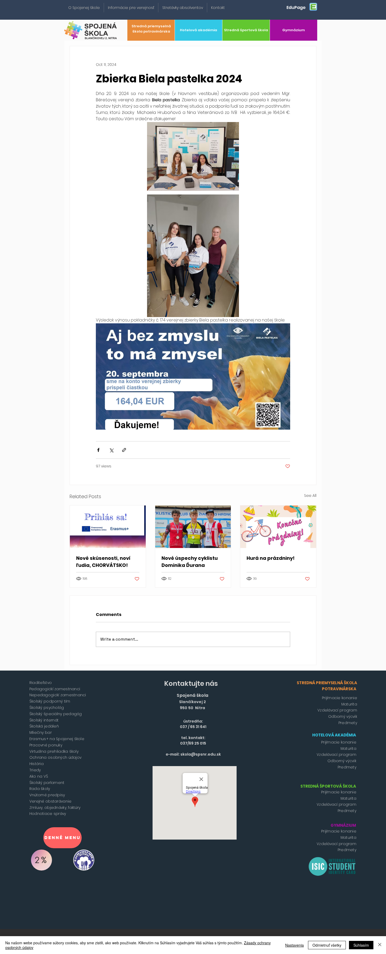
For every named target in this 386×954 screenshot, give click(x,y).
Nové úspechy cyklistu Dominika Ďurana (189, 561)
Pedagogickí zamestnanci (54, 689)
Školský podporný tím (49, 701)
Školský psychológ (46, 707)
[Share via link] (124, 449)
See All (310, 495)
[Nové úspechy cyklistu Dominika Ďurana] (193, 526)
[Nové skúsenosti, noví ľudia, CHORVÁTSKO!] (108, 526)
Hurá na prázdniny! (271, 558)
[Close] (380, 945)
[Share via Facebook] (98, 449)
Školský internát (44, 720)
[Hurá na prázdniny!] (278, 526)
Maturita (349, 704)
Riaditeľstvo (40, 682)
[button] (84, 7)
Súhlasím (361, 945)
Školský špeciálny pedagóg (55, 713)
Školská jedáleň (44, 726)
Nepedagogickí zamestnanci (57, 695)
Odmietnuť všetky (326, 945)
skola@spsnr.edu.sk (200, 754)
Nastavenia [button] (294, 945)
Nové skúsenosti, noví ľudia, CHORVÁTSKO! (103, 561)
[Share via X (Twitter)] (111, 449)
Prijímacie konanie (339, 697)
